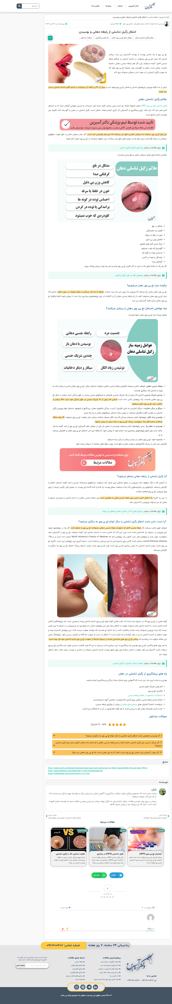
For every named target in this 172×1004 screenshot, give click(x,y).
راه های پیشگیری (101, 38)
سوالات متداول (86, 38)
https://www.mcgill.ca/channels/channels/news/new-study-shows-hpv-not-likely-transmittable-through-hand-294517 (98, 768)
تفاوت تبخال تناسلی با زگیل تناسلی (128, 663)
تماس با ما (96, 6)
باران (153, 789)
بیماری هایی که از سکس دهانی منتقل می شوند (122, 511)
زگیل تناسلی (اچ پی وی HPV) (154, 105)
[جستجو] (19, 6)
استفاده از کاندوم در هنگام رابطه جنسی (145, 695)
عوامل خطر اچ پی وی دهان (122, 38)
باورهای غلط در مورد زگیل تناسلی (129, 275)
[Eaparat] (82, 987)
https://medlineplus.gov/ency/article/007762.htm (69, 773)
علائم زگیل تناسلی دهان (144, 38)
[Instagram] (76, 987)
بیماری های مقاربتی (128, 704)
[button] (116, 875)
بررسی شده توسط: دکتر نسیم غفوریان (148, 24)
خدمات (120, 6)
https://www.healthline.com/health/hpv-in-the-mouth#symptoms (75, 771)
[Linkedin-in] (95, 987)
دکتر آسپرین (134, 6)
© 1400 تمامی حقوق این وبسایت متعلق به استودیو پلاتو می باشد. (86, 995)
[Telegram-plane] (89, 987)
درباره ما (108, 6)
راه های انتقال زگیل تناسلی (131, 147)
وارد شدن (64, 907)
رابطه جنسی (153, 17)
